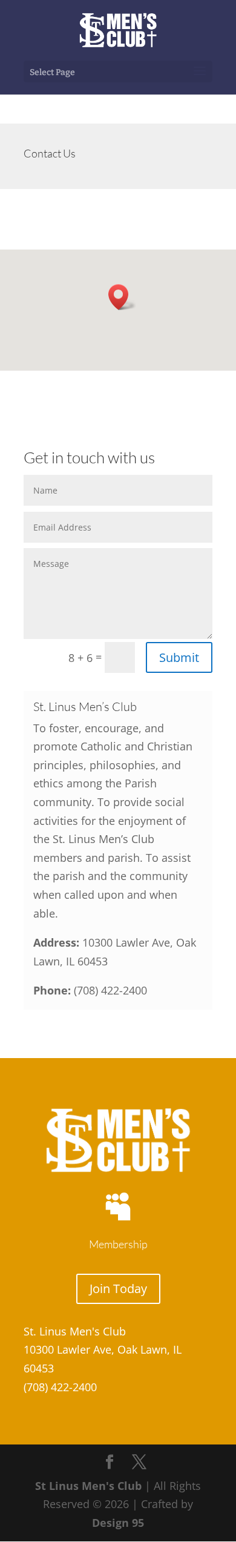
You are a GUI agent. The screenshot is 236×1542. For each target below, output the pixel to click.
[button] (122, 297)
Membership (118, 1244)
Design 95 (118, 1522)
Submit (179, 657)
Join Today (118, 1288)
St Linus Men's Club (88, 1485)
